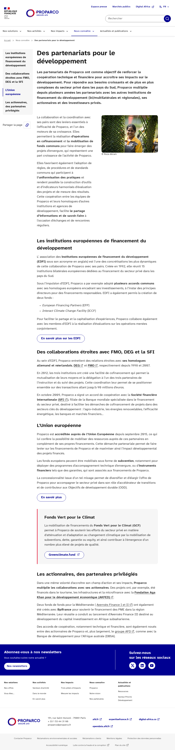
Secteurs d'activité (41, 688)
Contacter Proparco (23, 738)
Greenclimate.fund (62, 555)
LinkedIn (142, 665)
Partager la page (27, 125)
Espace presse (99, 6)
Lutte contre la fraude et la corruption (89, 745)
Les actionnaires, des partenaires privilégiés (16, 106)
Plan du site (120, 745)
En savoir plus (51, 497)
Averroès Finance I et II (113, 605)
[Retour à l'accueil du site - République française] (42, 13)
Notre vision (95, 693)
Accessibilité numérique (57, 745)
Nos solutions (10, 31)
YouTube (151, 665)
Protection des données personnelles (144, 738)
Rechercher (167, 18)
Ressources (123, 691)
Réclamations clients (92, 738)
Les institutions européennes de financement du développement (15, 59)
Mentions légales (114, 738)
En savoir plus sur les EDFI (60, 338)
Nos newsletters (17, 666)
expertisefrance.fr (119, 719)
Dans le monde (39, 693)
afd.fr (96, 719)
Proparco (94, 688)
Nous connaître (82, 31)
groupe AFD (123, 631)
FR (164, 6)
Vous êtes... (9, 693)
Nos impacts (57, 31)
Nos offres (9, 688)
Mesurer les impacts (70, 693)
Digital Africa (143, 6)
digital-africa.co (147, 719)
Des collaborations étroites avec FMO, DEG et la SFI (17, 77)
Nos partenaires (97, 699)
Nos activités (34, 31)
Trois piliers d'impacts (71, 688)
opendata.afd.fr (101, 726)
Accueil (7, 40)
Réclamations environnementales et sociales (57, 738)
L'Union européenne (13, 92)
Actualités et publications (114, 31)
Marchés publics (121, 6)
